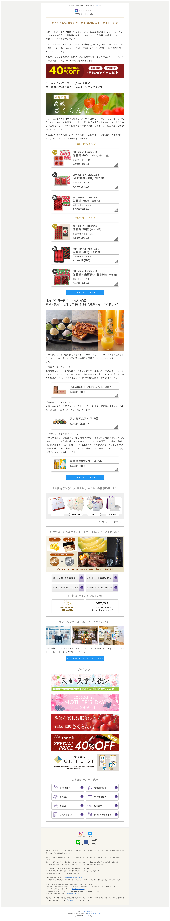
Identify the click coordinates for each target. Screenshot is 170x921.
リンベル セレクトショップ (95, 913)
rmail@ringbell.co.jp (73, 893)
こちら (97, 5)
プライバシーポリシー (73, 900)
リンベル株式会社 (87, 911)
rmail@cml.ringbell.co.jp (73, 877)
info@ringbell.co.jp (78, 889)
